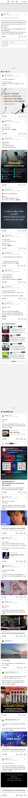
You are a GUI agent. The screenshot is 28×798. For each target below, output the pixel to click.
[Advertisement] (14, 7)
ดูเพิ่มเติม (14, 129)
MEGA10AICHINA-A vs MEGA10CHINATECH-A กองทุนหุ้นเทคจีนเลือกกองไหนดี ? (13, 483)
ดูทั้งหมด (14, 361)
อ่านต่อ (17, 263)
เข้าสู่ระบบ (24, 1)
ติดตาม (8, 13)
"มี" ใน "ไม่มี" (6, 660)
